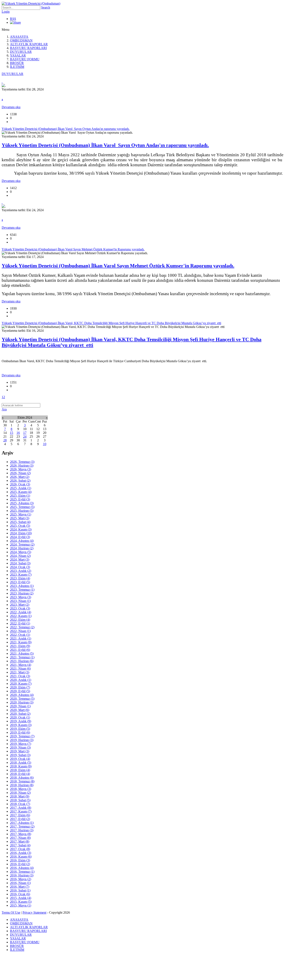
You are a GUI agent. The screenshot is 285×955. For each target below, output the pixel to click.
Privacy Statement (34, 912)
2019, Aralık (20, 721)
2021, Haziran (21, 661)
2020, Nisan (20, 706)
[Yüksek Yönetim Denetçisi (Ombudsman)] (31, 3)
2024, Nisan (20, 556)
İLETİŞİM (17, 67)
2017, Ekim (20, 815)
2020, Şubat (20, 713)
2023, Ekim (20, 578)
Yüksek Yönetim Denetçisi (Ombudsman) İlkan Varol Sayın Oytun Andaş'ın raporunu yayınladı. (105, 145)
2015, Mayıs (20, 905)
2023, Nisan (20, 601)
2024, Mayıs (20, 552)
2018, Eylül (20, 774)
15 (11, 432)
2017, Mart (19, 841)
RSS (13, 18)
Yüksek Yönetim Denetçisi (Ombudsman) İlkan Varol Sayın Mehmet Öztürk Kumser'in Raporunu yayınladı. (118, 265)
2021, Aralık (20, 638)
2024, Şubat (20, 563)
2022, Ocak (20, 634)
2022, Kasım (21, 616)
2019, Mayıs (20, 743)
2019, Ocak (20, 759)
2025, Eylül (20, 499)
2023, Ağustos (22, 586)
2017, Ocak (20, 849)
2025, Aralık (20, 488)
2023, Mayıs (20, 597)
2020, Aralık (20, 680)
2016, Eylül (20, 864)
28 (5, 440)
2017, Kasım (21, 811)
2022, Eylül (20, 623)
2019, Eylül (20, 732)
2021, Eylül (20, 649)
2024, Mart (19, 559)
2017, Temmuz (22, 826)
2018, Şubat (20, 800)
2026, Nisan (20, 473)
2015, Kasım (21, 901)
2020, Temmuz (22, 698)
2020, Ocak (20, 717)
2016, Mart (19, 886)
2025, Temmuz (22, 507)
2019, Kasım (21, 725)
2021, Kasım (21, 642)
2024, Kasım (21, 529)
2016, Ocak (20, 894)
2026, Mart (19, 477)
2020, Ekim (20, 687)
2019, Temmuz (22, 736)
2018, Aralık (20, 762)
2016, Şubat (20, 890)
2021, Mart (19, 672)
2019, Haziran (21, 740)
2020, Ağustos (22, 695)
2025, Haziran (21, 510)
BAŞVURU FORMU (24, 59)
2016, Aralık (20, 853)
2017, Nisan (20, 837)
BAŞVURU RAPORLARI (28, 48)
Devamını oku (11, 107)
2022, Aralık (20, 612)
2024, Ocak (20, 567)
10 (44, 444)
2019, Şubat (20, 755)
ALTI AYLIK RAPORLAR (29, 44)
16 (18, 432)
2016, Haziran (21, 875)
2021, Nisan (20, 668)
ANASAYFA (19, 36)
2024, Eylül (20, 537)
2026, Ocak (20, 484)
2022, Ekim (20, 619)
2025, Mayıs (20, 514)
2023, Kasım (21, 574)
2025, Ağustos (22, 503)
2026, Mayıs (20, 469)
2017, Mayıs (20, 834)
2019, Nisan (20, 747)
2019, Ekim (20, 728)
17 (24, 432)
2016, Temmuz (22, 871)
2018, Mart (19, 796)
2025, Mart (19, 518)
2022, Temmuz (22, 627)
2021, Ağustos (22, 653)
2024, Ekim (21, 533)
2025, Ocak (20, 525)
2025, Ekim (20, 495)
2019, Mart (19, 751)
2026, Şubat (20, 480)
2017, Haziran (21, 830)
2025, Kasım (21, 492)
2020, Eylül (20, 691)
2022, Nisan (20, 631)
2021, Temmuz (22, 657)
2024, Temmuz (22, 544)
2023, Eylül (20, 582)
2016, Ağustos (22, 868)
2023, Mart (19, 604)
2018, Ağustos (22, 777)
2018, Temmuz (22, 781)
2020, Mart (19, 710)
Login (6, 11)
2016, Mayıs (20, 879)
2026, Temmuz (22, 462)
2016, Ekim (20, 860)
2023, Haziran (21, 593)
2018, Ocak (20, 804)
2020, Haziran (21, 702)
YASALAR (18, 55)
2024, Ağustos (22, 540)
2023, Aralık (20, 571)
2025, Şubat (20, 522)
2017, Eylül (20, 819)
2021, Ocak (20, 676)
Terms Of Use (11, 912)
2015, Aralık (20, 898)
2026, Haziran (21, 465)
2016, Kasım (21, 856)
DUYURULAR (21, 51)
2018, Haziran (21, 785)
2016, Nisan (20, 883)
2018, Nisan (20, 792)
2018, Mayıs (20, 789)
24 (24, 436)
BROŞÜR (17, 63)
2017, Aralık (20, 807)
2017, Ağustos (22, 822)
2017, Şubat (20, 845)
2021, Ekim (20, 646)
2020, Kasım (21, 683)
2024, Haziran (21, 548)
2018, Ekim (20, 770)
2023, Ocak (20, 608)
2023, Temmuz (22, 589)
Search (45, 7)
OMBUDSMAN (21, 40)
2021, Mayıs (20, 665)
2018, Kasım (21, 766)
